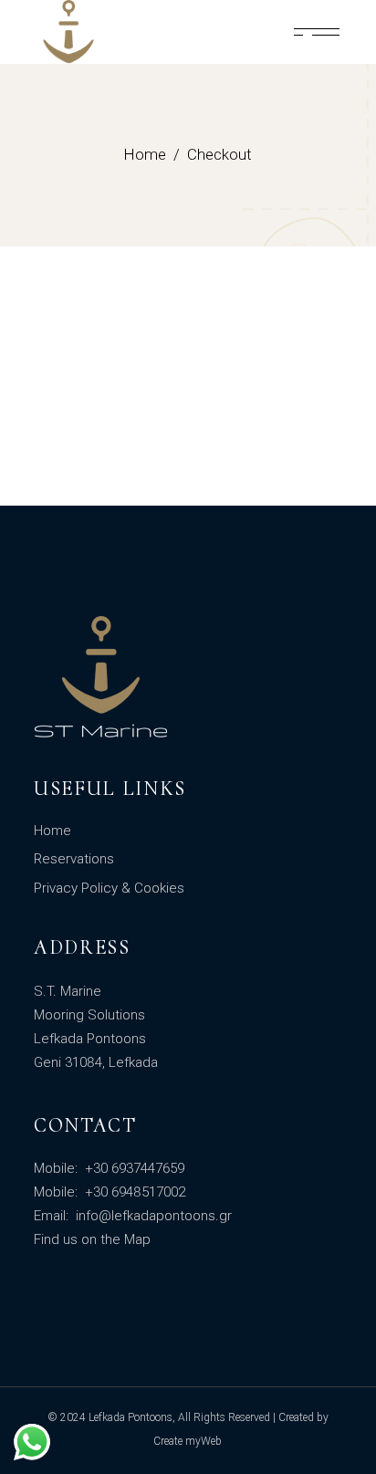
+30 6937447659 (132, 1168)
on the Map (116, 1239)
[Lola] (316, 32)
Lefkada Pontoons (130, 1417)
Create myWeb (187, 1441)
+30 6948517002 (133, 1192)
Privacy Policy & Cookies (109, 888)
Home (52, 830)
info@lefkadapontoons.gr (152, 1215)
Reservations (74, 859)
